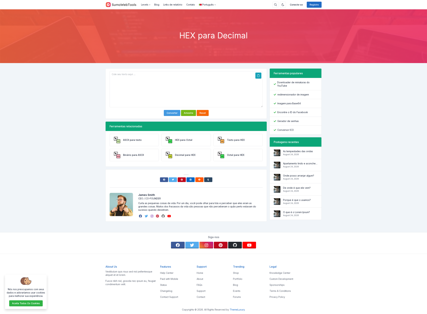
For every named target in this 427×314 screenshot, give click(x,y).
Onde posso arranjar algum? (298, 175)
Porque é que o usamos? (297, 200)
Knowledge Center (280, 272)
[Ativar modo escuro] (283, 5)
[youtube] (169, 216)
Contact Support (169, 296)
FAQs (199, 284)
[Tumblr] (208, 179)
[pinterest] (157, 216)
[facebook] (140, 216)
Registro (314, 4)
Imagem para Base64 (289, 103)
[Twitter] (173, 179)
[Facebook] (164, 179)
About (200, 278)
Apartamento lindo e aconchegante (300, 163)
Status (163, 284)
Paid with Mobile (169, 278)
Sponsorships (277, 284)
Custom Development (281, 278)
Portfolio (237, 278)
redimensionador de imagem (293, 94)
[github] (163, 216)
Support (201, 290)
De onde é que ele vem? (297, 187)
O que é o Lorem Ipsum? (296, 212)
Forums (237, 296)
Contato (190, 4)
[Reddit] (199, 179)
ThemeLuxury (237, 309)
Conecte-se (296, 4)
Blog (156, 4)
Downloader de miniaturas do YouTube (293, 84)
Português (208, 4)
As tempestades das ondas (298, 151)
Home (200, 272)
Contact (201, 296)
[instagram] (152, 216)
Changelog (166, 290)
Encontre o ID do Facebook (292, 112)
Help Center (166, 272)
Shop (236, 272)
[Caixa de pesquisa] (276, 5)
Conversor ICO (285, 129)
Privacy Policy (277, 296)
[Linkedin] (190, 179)
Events (236, 290)
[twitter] (146, 216)
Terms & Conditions (280, 290)
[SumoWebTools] (122, 5)
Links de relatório (172, 4)
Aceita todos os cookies (26, 303)
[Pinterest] (182, 179)
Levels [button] (144, 4)
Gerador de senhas (288, 121)
